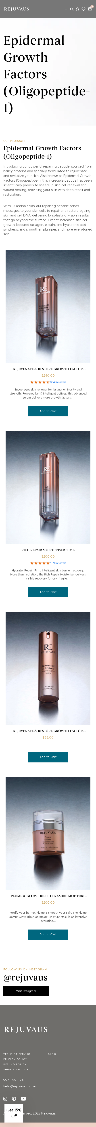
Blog (52, 1054)
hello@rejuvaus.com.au (20, 1086)
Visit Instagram (26, 991)
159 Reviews (58, 563)
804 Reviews (58, 382)
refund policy (15, 1064)
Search (72, 9)
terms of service (17, 1054)
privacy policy (15, 1059)
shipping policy (16, 1069)
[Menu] (66, 8)
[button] (13, 1113)
